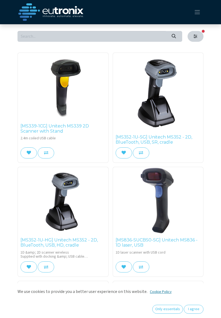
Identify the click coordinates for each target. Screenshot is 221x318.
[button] (28, 152)
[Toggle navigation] (197, 12)
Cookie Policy (161, 292)
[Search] (174, 36)
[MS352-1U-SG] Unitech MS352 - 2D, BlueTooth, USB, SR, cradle (154, 139)
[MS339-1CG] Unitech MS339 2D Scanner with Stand (54, 128)
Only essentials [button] (167, 309)
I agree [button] (193, 309)
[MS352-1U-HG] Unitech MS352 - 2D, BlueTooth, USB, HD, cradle (59, 242)
